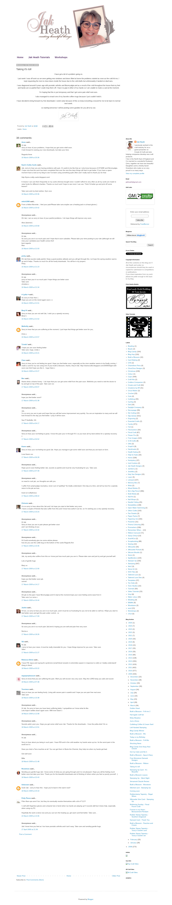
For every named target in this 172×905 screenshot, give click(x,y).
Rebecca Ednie (27, 660)
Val (23, 642)
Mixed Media (132, 488)
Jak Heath (141, 142)
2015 (130, 655)
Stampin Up (132, 561)
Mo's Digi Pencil (134, 491)
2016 (130, 651)
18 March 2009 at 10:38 (30, 698)
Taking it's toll (135, 767)
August (133, 689)
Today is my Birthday (137, 737)
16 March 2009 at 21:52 (30, 319)
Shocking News (135, 743)
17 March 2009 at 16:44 (30, 600)
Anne (24, 142)
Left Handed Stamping (138, 727)
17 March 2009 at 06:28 (30, 457)
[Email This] (43, 126)
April (132, 702)
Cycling (130, 402)
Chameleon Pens (134, 365)
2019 (130, 642)
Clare (24, 360)
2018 (130, 645)
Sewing (130, 544)
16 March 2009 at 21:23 (30, 267)
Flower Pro (132, 435)
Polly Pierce (26, 798)
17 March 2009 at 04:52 (30, 439)
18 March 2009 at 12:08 (30, 714)
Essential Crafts (133, 421)
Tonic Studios (133, 586)
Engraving (131, 418)
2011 (130, 667)
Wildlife (130, 602)
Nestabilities (132, 505)
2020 (130, 639)
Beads (130, 349)
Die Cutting (132, 413)
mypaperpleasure (28, 676)
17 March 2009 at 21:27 (30, 652)
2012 (130, 664)
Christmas (131, 371)
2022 (130, 632)
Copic (130, 377)
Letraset (131, 480)
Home (20, 57)
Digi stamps (132, 416)
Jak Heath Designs (135, 466)
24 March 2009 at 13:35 (30, 816)
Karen (24, 446)
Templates (131, 580)
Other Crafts (132, 511)
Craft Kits (131, 379)
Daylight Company (134, 407)
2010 (130, 671)
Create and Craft (134, 385)
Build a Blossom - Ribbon (139, 763)
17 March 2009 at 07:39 (30, 471)
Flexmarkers (132, 430)
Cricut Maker (132, 391)
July (132, 693)
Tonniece (25, 689)
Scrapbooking (133, 541)
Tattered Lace (133, 575)
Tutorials (131, 589)
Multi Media (132, 494)
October (133, 683)
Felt (129, 427)
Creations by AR (134, 388)
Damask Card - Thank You (140, 820)
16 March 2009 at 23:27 (30, 371)
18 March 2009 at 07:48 (30, 682)
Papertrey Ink (133, 519)
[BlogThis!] (45, 126)
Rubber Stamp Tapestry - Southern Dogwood (139, 816)
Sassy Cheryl (133, 536)
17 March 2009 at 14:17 (30, 584)
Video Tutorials (133, 591)
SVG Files (131, 572)
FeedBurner (144, 224)
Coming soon (135, 791)
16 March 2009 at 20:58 (30, 226)
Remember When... (135, 530)
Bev (23, 378)
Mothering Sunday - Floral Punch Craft (139, 805)
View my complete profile (135, 173)
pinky (24, 256)
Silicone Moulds (133, 552)
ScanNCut (131, 538)
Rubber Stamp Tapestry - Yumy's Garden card (139, 829)
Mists (130, 485)
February (134, 839)
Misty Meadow (135, 718)
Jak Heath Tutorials (39, 57)
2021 (130, 635)
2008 (130, 847)
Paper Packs (132, 516)
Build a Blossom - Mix (138, 734)
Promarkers (132, 527)
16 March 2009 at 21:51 (30, 303)
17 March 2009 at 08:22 (30, 496)
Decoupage (132, 410)
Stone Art (131, 569)
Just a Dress (134, 721)
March (132, 705)
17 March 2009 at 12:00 (30, 569)
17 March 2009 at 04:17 (30, 423)
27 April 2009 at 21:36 (30, 829)
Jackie (24, 608)
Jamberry (131, 469)
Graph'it (131, 446)
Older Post (116, 876)
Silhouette (131, 547)
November (134, 680)
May (132, 699)
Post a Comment (25, 834)
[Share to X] (48, 126)
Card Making (132, 360)
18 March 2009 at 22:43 (30, 777)
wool (129, 608)
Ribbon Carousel (134, 533)
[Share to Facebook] (50, 126)
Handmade (132, 449)
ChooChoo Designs (135, 368)
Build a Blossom (134, 357)
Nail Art (130, 497)
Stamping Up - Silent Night (139, 778)
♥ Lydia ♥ (25, 294)
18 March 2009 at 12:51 (30, 727)
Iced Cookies (132, 463)
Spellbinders (132, 558)
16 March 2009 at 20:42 (30, 208)
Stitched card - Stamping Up (140, 788)
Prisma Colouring (134, 524)
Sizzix (130, 555)
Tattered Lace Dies (135, 577)
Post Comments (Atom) (35, 880)
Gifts (129, 444)
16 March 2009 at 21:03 (30, 248)
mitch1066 (26, 201)
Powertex (131, 522)
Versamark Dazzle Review (139, 781)
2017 (130, 648)
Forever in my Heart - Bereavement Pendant (139, 811)
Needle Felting (133, 502)
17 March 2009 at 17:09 (30, 616)
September (134, 686)
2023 (130, 629)
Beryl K (24, 310)
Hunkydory (132, 460)
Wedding (131, 600)
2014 (130, 658)
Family (130, 424)
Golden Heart (135, 708)
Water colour (132, 597)
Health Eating (133, 452)
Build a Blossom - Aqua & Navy (141, 755)
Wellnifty (25, 326)
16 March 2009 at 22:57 (30, 337)
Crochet (131, 393)
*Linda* (24, 344)
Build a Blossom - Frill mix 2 (140, 711)
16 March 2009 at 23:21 (30, 353)
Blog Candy (132, 351)
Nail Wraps (132, 499)
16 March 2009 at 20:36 (30, 157)
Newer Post (21, 876)
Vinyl (129, 594)
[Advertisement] (68, 855)
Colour (130, 374)
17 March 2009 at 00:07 (30, 387)
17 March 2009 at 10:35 (30, 546)
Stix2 (130, 566)
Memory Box (132, 483)
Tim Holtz (131, 583)
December (134, 677)
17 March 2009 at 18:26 (30, 634)
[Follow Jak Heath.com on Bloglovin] (136, 236)
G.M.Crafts (132, 441)
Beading (131, 346)
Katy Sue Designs (134, 474)
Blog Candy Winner (137, 731)
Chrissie (25, 503)
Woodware (132, 605)
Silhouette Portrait (134, 550)
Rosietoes (26, 769)
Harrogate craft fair (137, 715)
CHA (129, 363)
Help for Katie (133, 455)
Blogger (90, 899)
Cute (129, 396)
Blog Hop (131, 354)
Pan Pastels (132, 513)
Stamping (131, 563)
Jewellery (131, 471)
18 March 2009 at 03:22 (30, 668)
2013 (130, 661)
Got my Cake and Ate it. (138, 752)
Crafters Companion (135, 382)
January (133, 843)
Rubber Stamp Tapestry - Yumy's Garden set (139, 834)
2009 (130, 674)
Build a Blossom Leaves (139, 775)
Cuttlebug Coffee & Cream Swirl (141, 724)
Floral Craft (132, 432)
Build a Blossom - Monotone (140, 784)
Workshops (61, 57)
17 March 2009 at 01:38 (30, 400)
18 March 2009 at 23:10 (30, 791)
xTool (130, 614)
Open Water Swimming (136, 508)
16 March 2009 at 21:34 (30, 287)
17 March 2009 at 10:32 (30, 530)
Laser (130, 477)
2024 (130, 626)
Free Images (132, 438)
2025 (130, 623)
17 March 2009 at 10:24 (30, 512)
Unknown (25, 785)
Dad (129, 404)
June (132, 696)
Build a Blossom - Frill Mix (139, 740)
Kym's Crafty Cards (29, 165)
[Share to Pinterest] (52, 126)
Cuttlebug (131, 399)
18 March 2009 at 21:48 (30, 761)
